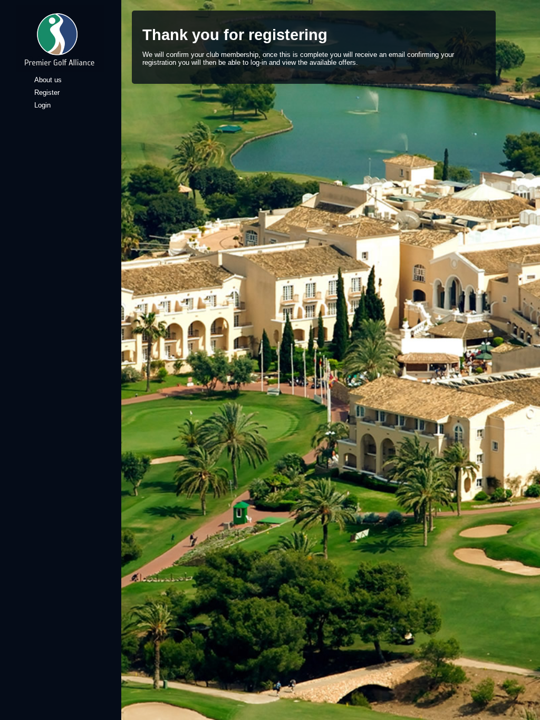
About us (48, 80)
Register (47, 92)
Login (42, 105)
